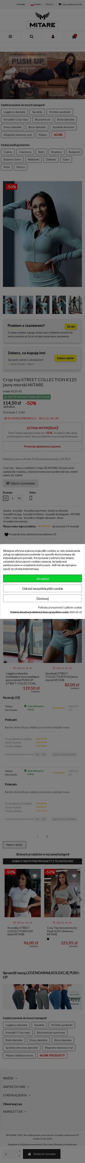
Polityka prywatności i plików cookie (60, 607)
